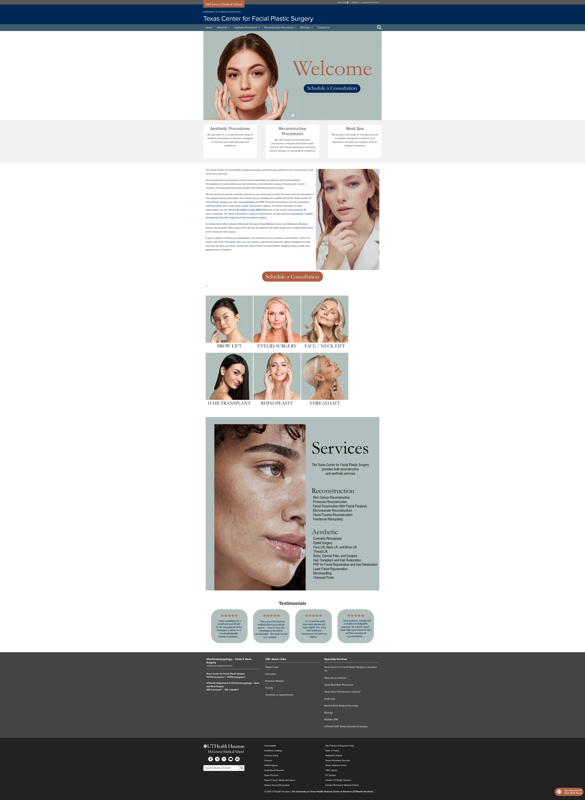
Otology (328, 712)
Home (209, 27)
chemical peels (214, 205)
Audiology (329, 698)
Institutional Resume (274, 770)
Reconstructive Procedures (279, 27)
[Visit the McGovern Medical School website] (224, 5)
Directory (342, 3)
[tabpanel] (292, 75)
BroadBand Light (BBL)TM (251, 209)
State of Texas (332, 750)
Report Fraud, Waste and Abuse (279, 780)
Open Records (271, 775)
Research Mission (274, 681)
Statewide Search (333, 755)
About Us (222, 27)
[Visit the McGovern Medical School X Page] (217, 759)
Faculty (269, 687)
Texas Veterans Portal (335, 765)
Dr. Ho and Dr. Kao (231, 241)
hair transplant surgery (253, 217)
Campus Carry (271, 755)
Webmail (355, 3)
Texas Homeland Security (337, 760)
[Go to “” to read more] (292, 75)
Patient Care (271, 667)
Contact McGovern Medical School (342, 785)
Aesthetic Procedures (246, 27)
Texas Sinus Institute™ (335, 677)
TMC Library (331, 770)
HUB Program (271, 765)
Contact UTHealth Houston (338, 780)
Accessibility (270, 745)
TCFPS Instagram (236, 677)
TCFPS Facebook (215, 677)
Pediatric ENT (331, 719)
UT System (330, 775)
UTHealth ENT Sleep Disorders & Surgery (346, 726)
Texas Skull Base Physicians (338, 684)
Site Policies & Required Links (339, 745)
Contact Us (323, 27)
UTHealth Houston (370, 3)
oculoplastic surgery (302, 213)
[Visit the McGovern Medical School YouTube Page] (230, 759)
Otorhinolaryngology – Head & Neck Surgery (229, 660)
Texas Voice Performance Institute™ (342, 691)
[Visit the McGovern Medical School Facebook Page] (210, 759)
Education (270, 674)
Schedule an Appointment (279, 694)
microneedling (246, 202)
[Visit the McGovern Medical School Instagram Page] (224, 759)
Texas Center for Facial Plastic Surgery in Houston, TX (350, 668)
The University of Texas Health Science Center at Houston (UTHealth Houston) (332, 791)
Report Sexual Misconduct (277, 785)
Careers (268, 760)
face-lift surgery (227, 217)
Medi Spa (305, 27)
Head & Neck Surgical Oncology (341, 705)
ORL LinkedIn (231, 689)
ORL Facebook (214, 689)
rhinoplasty (212, 217)
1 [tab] (292, 115)
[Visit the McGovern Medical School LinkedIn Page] (237, 759)
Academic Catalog (273, 750)
